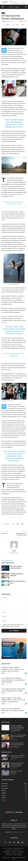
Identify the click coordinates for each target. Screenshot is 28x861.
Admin (4, 21)
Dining (7, 10)
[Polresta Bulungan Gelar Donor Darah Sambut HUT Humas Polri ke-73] (5, 745)
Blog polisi (9, 848)
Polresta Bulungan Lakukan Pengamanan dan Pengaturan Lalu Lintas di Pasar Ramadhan (13, 669)
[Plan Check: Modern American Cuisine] (5, 568)
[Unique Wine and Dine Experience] (5, 773)
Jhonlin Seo (19, 853)
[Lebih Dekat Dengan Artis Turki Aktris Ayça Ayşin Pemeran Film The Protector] (5, 765)
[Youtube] (22, 842)
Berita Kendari (8, 853)
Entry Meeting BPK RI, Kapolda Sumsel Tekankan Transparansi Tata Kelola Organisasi (13, 680)
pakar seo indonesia (16, 849)
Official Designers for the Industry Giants (21, 534)
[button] (26, 7)
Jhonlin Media (9, 854)
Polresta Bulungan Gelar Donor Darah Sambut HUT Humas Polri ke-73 (17, 744)
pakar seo (8, 849)
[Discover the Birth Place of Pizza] (5, 583)
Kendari (14, 853)
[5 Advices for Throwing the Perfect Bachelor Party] (5, 757)
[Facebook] (5, 842)
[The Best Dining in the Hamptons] (5, 575)
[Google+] (9, 842)
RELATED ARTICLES (7, 560)
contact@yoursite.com (17, 832)
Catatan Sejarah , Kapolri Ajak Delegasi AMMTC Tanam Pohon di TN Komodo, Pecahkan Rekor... (13, 699)
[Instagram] (14, 842)
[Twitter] (18, 842)
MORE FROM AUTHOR (8, 562)
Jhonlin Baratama (17, 854)
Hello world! (5, 533)
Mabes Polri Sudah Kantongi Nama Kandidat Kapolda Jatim (18, 736)
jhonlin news (16, 848)
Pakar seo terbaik (7, 851)
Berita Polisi (14, 851)
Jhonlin (22, 848)
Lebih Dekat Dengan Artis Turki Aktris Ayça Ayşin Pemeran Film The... (17, 764)
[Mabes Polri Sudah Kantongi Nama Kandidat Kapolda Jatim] (5, 737)
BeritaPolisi (21, 851)
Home (3, 10)
